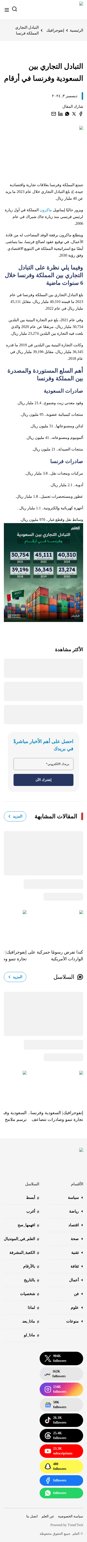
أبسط (32, 1198)
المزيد (17, 816)
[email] (53, 113)
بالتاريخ (31, 1280)
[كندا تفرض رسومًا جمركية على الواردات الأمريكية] (55, 926)
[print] (80, 113)
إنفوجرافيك (55, 30)
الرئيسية (76, 30)
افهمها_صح (28, 1225)
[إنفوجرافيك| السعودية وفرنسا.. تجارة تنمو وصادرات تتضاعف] (55, 1087)
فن (76, 1294)
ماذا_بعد (30, 1321)
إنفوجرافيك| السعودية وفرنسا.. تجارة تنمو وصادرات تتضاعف (55, 1116)
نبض (54, 1374)
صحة (75, 1239)
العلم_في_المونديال (21, 1239)
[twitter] (74, 113)
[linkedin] (60, 113)
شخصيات (29, 1294)
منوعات (72, 1321)
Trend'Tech (75, 1525)
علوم (75, 1307)
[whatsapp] (67, 113)
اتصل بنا (32, 1516)
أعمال (74, 1280)
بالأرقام (31, 1266)
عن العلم (48, 1516)
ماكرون (46, 210)
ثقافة (75, 1266)
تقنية (75, 1252)
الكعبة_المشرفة (24, 1252)
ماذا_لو (31, 1335)
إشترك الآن (43, 780)
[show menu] (7, 10)
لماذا (33, 1307)
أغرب (32, 1211)
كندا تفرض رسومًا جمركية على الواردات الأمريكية (55, 955)
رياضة (74, 1211)
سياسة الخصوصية (70, 1516)
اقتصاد (73, 1225)
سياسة (73, 1197)
